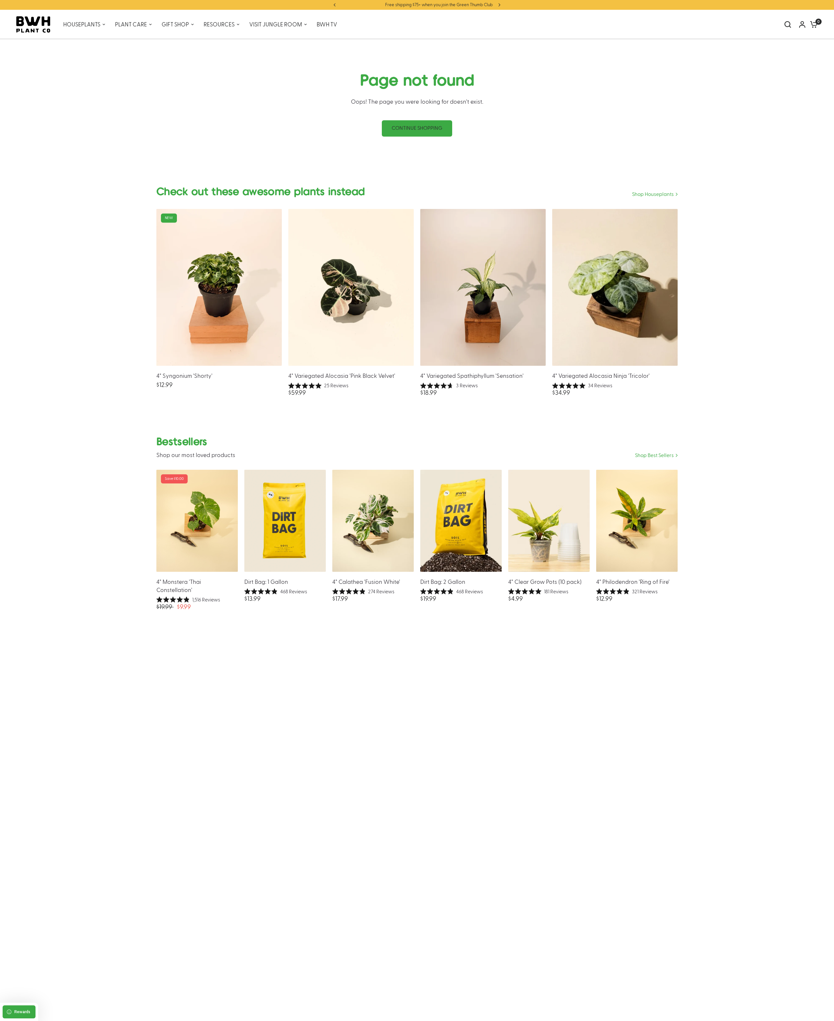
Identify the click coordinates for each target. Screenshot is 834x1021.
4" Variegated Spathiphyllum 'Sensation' (472, 376)
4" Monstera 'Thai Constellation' (178, 586)
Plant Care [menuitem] (131, 24)
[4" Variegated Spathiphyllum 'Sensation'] (483, 287)
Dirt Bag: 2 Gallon (442, 582)
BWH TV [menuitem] (327, 24)
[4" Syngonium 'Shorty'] (219, 287)
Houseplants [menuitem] (81, 24)
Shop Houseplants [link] (653, 194)
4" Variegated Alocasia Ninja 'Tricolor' (601, 376)
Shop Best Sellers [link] (654, 455)
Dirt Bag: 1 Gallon (266, 582)
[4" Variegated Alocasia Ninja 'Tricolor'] (615, 287)
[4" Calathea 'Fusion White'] (373, 521)
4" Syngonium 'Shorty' (184, 376)
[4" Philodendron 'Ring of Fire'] (637, 521)
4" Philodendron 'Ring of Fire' (632, 582)
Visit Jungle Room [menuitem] (275, 24)
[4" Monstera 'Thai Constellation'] (197, 521)
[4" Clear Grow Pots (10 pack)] (549, 521)
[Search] (787, 24)
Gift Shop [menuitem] (175, 24)
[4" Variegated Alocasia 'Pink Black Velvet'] (351, 287)
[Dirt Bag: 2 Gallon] (461, 521)
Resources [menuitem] (219, 24)
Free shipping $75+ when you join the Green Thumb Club (417, 5)
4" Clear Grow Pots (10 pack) (545, 582)
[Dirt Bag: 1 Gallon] (285, 521)
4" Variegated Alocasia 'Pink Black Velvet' (341, 376)
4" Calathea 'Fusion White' (366, 582)
